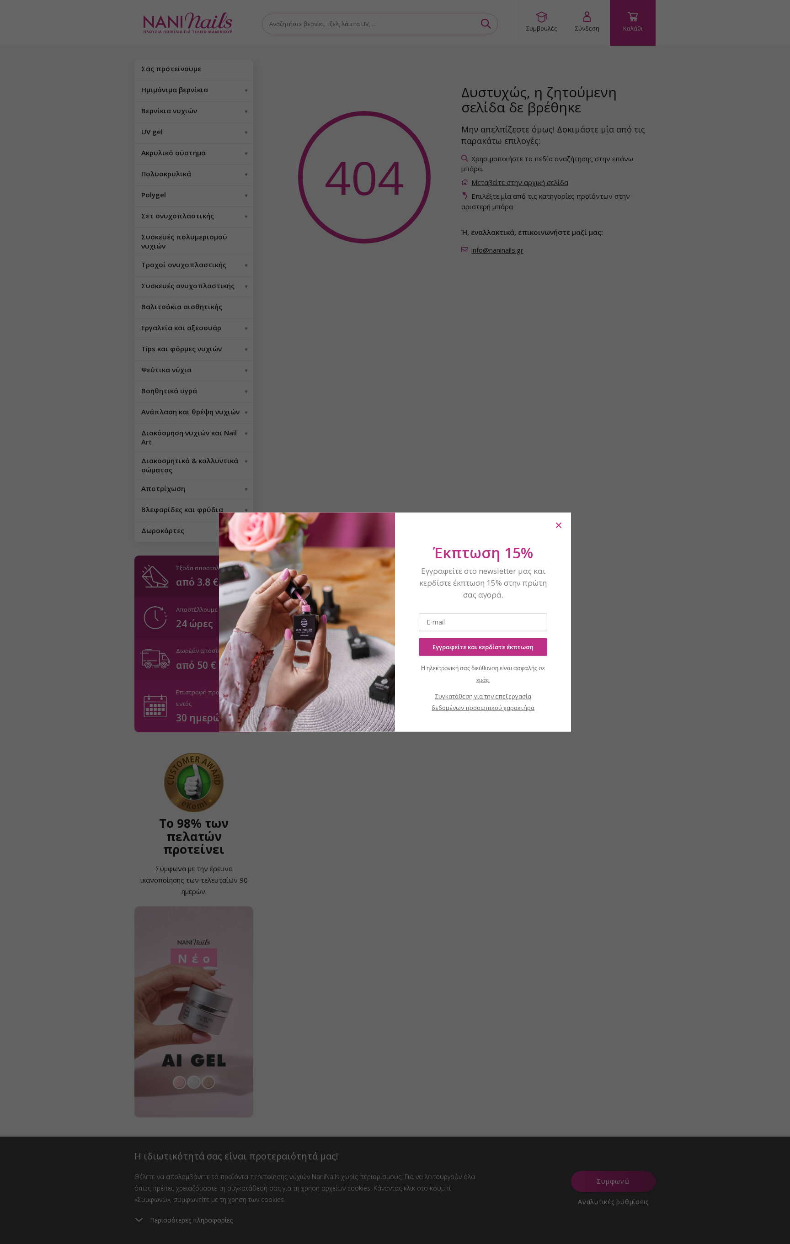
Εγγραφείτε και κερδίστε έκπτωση (483, 647)
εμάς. (483, 679)
